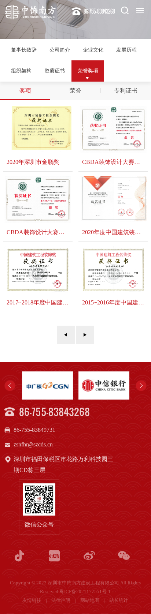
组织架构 (21, 71)
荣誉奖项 (88, 71)
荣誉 (75, 90)
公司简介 (59, 50)
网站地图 (90, 600)
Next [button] (141, 385)
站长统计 (118, 600)
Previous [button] (9, 385)
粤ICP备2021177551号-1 (85, 591)
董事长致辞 (24, 50)
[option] (47, 385)
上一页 (66, 335)
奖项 (25, 90)
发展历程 (126, 50)
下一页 (85, 335)
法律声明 (61, 600)
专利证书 (125, 90)
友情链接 (32, 600)
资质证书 (54, 71)
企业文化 (93, 50)
